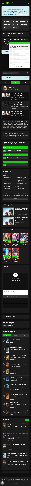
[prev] (5, 82)
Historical (12, 389)
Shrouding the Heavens (16, 370)
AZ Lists (15, 483)
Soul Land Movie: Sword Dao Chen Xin (17, 453)
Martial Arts (12, 366)
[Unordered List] (13, 297)
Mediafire (19, 150)
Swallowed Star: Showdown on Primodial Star (17, 434)
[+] (17, 296)
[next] (26, 82)
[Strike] (9, 297)
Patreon (9, 165)
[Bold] (4, 297)
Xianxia (11, 414)
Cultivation (19, 364)
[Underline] (8, 297)
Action (4, 191)
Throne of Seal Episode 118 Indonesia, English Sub (21, 219)
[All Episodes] (15, 82)
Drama (23, 340)
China (9, 186)
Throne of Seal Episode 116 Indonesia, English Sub (21, 210)
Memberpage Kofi (23, 14)
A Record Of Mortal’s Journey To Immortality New (18, 395)
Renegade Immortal (15, 339)
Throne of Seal (6, 44)
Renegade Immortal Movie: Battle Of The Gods (17, 462)
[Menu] (10, 43)
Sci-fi (27, 371)
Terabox (9, 150)
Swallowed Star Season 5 (16, 377)
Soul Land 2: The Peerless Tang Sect (18, 385)
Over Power (12, 406)
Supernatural (18, 366)
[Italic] (6, 297)
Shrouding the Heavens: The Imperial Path (16, 445)
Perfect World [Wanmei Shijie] (18, 356)
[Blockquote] (15, 297)
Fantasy (16, 191)
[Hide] (29, 43)
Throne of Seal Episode (9, 326)
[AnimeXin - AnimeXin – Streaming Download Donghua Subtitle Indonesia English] (9, 4)
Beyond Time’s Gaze (15, 363)
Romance (12, 380)
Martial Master (14, 402)
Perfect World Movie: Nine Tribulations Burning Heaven (17, 423)
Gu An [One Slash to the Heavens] (19, 411)
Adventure (10, 191)
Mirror (13, 150)
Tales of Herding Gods (16, 347)
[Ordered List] (11, 297)
